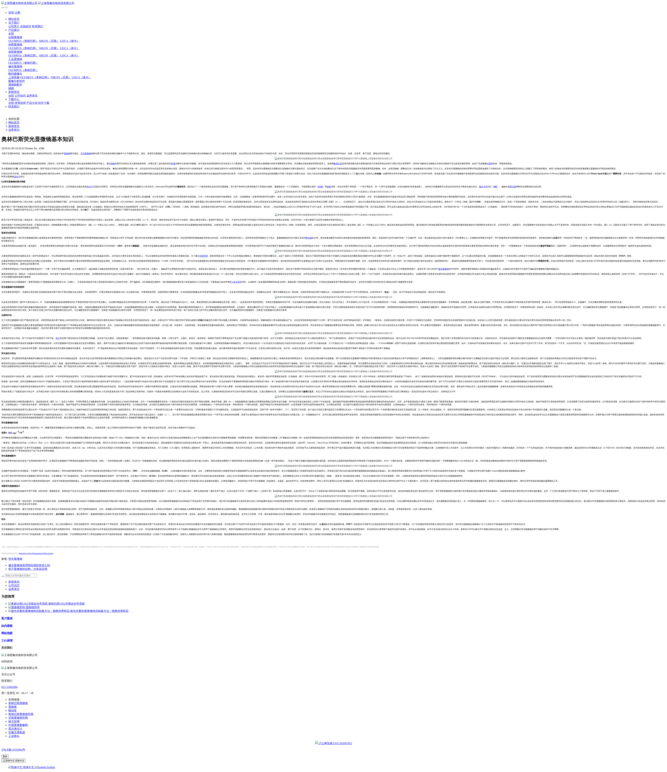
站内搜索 (7, 625)
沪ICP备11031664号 (13, 749)
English (50, 767)
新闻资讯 (13, 126)
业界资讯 (13, 129)
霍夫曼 (513, 186)
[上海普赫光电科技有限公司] (333, 3)
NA (10, 432)
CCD (320, 186)
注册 (17, 12)
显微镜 (67, 153)
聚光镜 (309, 238)
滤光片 (17, 176)
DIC (495, 186)
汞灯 (58, 338)
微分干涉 (483, 186)
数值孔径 (338, 163)
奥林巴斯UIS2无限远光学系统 (66, 603)
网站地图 (7, 633)
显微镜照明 (33, 607)
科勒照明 (203, 256)
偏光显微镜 (443, 269)
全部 (11, 33)
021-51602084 (9, 687)
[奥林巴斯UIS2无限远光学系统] (28, 603)
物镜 (113, 163)
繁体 (5, 756)
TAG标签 (7, 640)
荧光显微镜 (86, 153)
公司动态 (13, 585)
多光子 (90, 186)
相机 (329, 186)
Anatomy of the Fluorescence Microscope (36, 553)
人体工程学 (236, 282)
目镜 (173, 163)
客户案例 (7, 618)
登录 (11, 12)
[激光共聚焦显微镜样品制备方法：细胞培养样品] (39, 610)
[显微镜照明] (17, 607)
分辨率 (490, 163)
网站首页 (13, 19)
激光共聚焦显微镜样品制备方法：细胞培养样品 (99, 610)
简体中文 (28, 767)
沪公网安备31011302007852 (335, 743)
